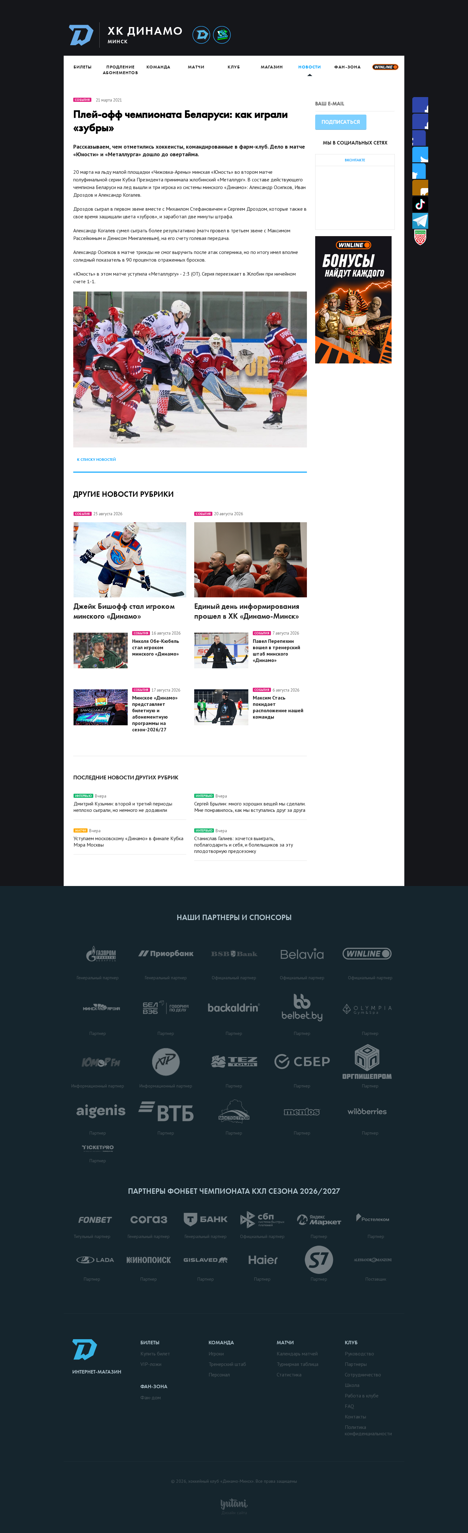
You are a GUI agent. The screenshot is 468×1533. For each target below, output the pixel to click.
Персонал (219, 1374)
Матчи (196, 67)
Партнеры (356, 1364)
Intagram (420, 154)
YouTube (420, 187)
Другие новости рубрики (123, 494)
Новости (309, 67)
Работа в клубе (362, 1395)
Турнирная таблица (297, 1364)
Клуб (234, 67)
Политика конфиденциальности (368, 1430)
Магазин (272, 67)
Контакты (355, 1416)
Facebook (420, 105)
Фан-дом (150, 1397)
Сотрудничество (363, 1374)
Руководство (359, 1353)
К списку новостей (96, 459)
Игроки (216, 1353)
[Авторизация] (344, 35)
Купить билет (155, 1353)
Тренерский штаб (227, 1364)
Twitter (420, 138)
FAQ (349, 1406)
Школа (352, 1385)
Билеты (83, 67)
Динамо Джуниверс (222, 35)
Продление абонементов (120, 69)
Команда (158, 67)
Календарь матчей (297, 1353)
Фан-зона (347, 67)
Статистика (289, 1374)
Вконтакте (420, 171)
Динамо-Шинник (201, 35)
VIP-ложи (150, 1364)
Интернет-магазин (96, 1371)
